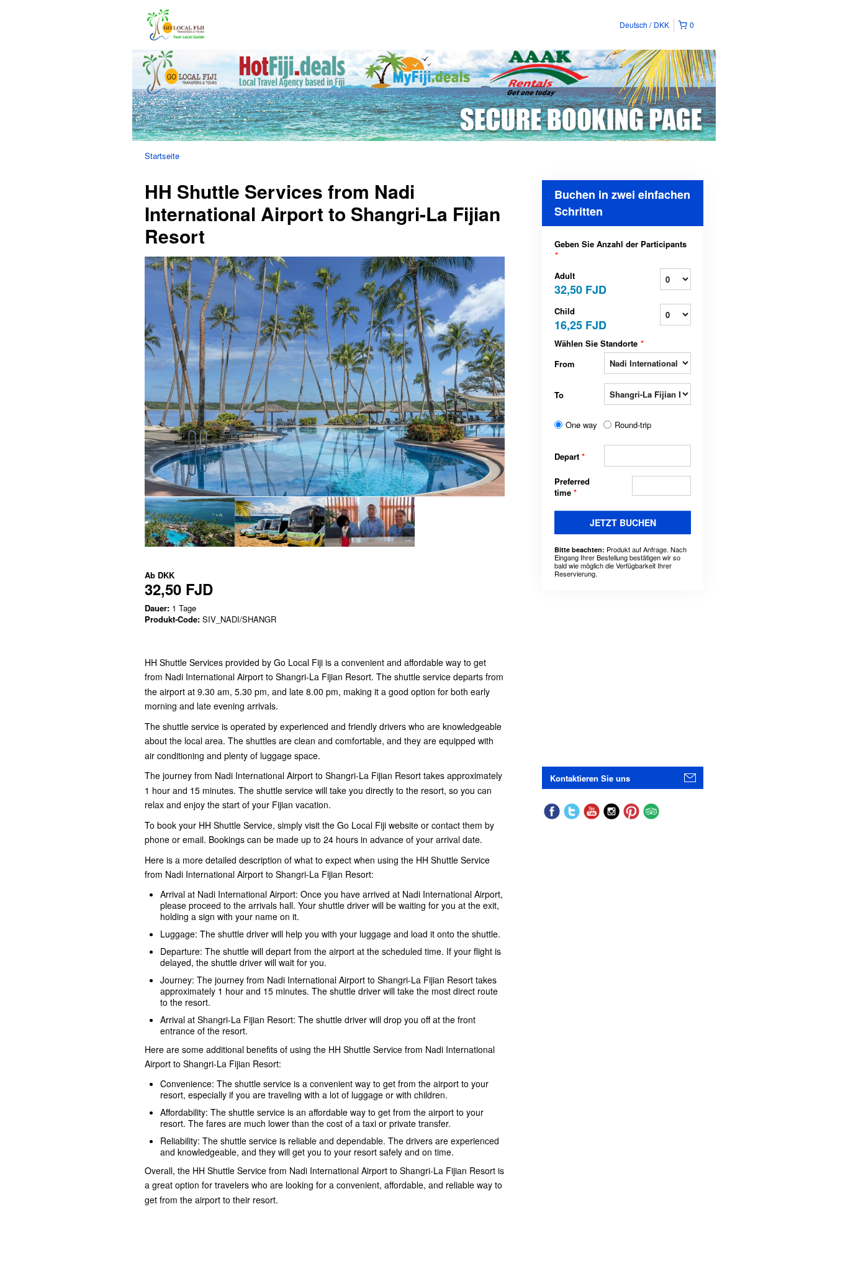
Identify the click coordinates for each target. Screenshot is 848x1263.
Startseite (162, 156)
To (559, 395)
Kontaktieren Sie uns (590, 778)
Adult (579, 282)
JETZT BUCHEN (623, 522)
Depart (569, 456)
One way (581, 425)
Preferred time (572, 487)
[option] (190, 522)
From (564, 364)
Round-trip (633, 425)
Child (579, 318)
